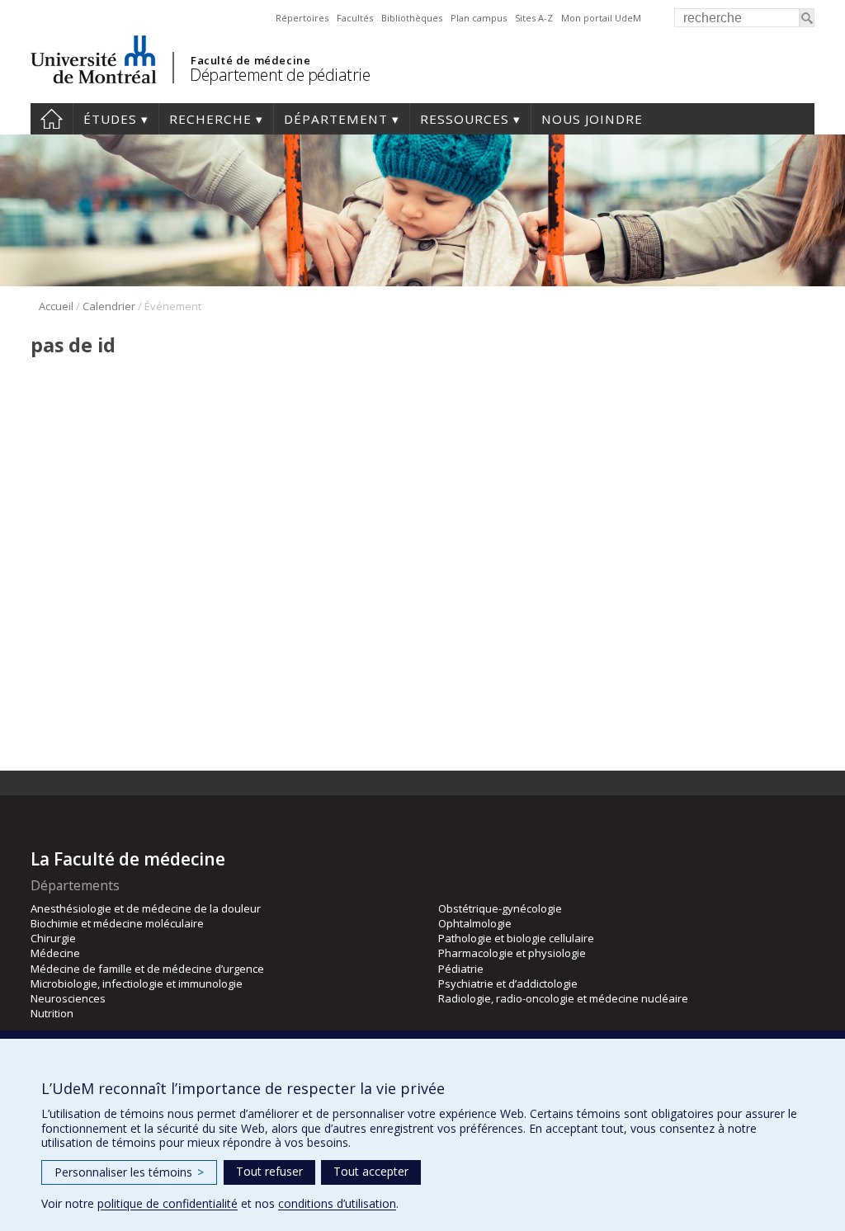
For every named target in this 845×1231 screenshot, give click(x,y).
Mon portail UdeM (601, 18)
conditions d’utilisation (337, 1203)
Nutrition (52, 1013)
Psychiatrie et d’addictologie (508, 983)
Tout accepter (370, 1171)
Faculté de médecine (250, 60)
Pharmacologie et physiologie (512, 953)
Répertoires (302, 18)
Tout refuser (269, 1171)
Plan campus (479, 18)
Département (336, 119)
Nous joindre (592, 119)
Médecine (55, 953)
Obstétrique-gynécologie (500, 908)
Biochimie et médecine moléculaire (117, 923)
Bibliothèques (411, 18)
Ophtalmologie (475, 923)
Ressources (464, 119)
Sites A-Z (534, 18)
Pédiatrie (461, 968)
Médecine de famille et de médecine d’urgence (147, 968)
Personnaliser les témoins (129, 1172)
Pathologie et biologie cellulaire (516, 938)
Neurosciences (68, 998)
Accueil (51, 118)
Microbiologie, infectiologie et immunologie (137, 983)
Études (110, 119)
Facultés (355, 18)
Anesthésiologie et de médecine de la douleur (146, 908)
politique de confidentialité (167, 1203)
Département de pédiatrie (280, 75)
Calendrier (109, 306)
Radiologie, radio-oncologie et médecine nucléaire (563, 998)
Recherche (210, 119)
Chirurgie (53, 938)
